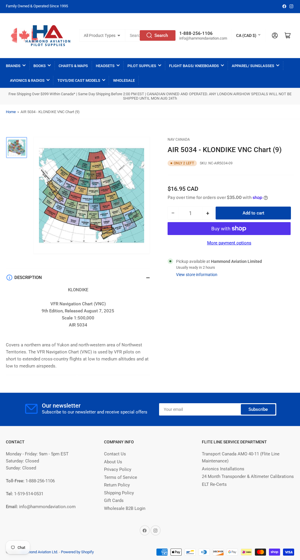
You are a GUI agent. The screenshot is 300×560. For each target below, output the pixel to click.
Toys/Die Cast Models (78, 80)
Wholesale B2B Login (124, 508)
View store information (196, 274)
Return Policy (117, 485)
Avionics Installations (223, 469)
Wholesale (124, 80)
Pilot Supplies (141, 66)
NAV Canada (179, 139)
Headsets (105, 66)
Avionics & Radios (27, 80)
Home (11, 112)
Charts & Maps (73, 66)
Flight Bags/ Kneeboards (194, 66)
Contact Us (115, 454)
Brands (13, 66)
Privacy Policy (117, 469)
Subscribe (258, 409)
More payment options (229, 243)
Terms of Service (120, 477)
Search (161, 35)
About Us (113, 461)
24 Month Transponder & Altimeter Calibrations (248, 476)
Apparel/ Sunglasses (253, 66)
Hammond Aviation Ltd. (39, 552)
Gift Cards (114, 500)
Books (39, 66)
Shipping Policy (119, 493)
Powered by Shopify (77, 552)
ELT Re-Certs (214, 484)
